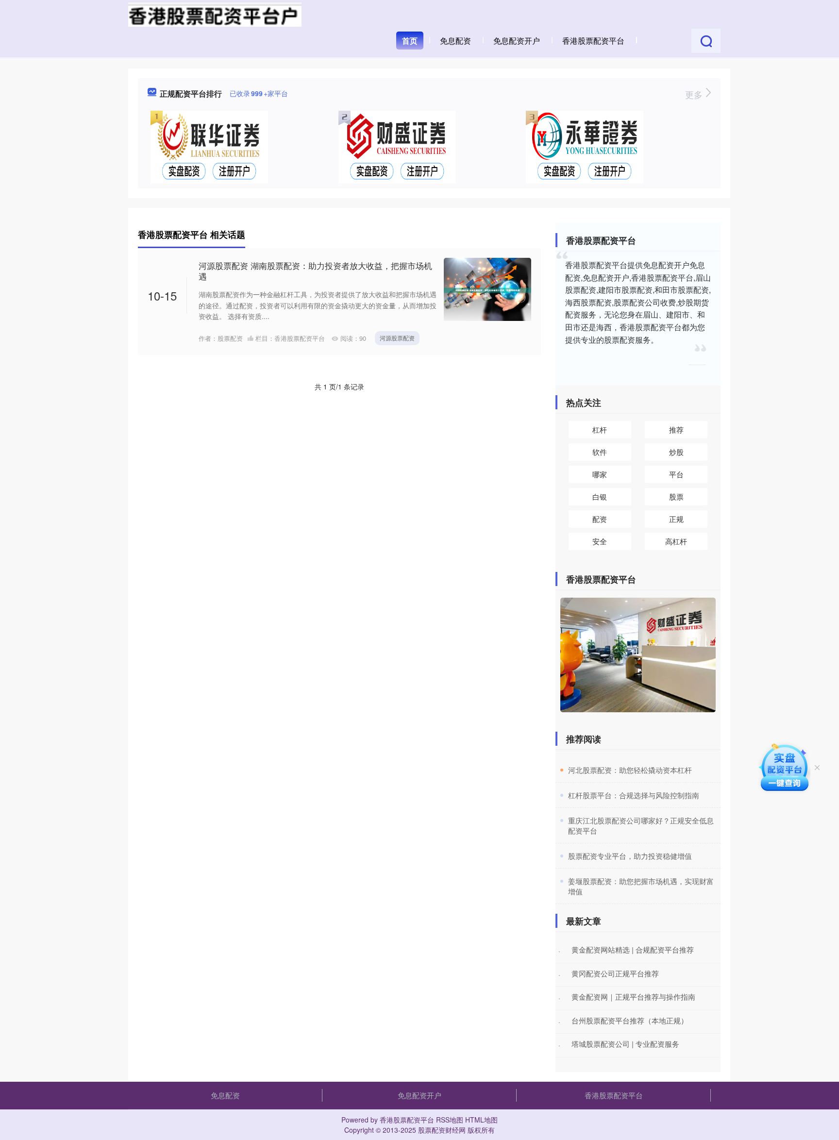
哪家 (599, 474)
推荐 (676, 429)
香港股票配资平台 (593, 40)
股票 (676, 496)
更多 (695, 94)
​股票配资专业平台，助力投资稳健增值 (630, 856)
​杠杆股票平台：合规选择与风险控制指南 (633, 795)
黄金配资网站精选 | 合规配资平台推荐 (632, 949)
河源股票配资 (397, 338)
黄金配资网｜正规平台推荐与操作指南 (633, 996)
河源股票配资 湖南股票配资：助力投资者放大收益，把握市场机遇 (315, 270)
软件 (599, 452)
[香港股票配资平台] (215, 13)
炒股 (676, 452)
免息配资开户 (516, 40)
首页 (410, 40)
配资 (599, 519)
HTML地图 (481, 1119)
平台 (676, 474)
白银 (599, 496)
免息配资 (455, 40)
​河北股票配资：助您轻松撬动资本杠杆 (630, 770)
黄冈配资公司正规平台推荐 (615, 973)
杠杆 (599, 429)
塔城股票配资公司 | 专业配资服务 (625, 1044)
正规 (676, 519)
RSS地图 (449, 1119)
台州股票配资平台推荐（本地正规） (629, 1020)
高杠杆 (676, 541)
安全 (599, 541)
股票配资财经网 (442, 1130)
